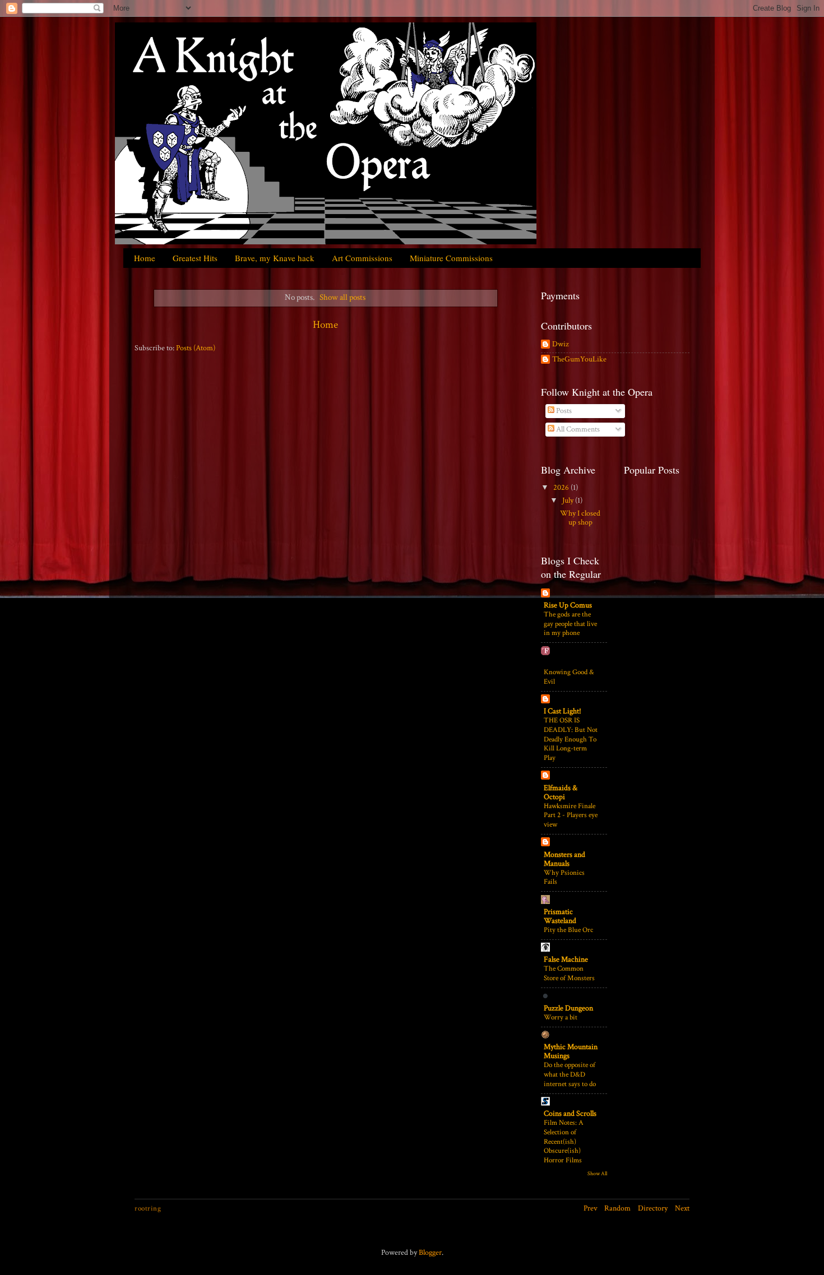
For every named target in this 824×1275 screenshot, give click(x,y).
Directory (653, 1208)
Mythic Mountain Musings (571, 1051)
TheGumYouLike (579, 359)
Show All (597, 1173)
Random (617, 1208)
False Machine (566, 959)
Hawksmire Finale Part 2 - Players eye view (571, 815)
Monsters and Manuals (564, 859)
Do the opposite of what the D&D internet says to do (570, 1074)
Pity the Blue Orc (568, 929)
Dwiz (560, 344)
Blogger (430, 1253)
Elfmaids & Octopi (560, 792)
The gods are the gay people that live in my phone (570, 623)
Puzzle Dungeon (568, 1008)
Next (682, 1208)
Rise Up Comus (568, 605)
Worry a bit (560, 1017)
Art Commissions (362, 257)
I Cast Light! (562, 711)
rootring (148, 1208)
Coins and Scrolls (570, 1114)
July (568, 500)
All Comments (577, 429)
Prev (591, 1208)
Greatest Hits (195, 257)
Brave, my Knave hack (274, 257)
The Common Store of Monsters (569, 973)
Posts (563, 411)
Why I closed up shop (580, 517)
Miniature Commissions (451, 257)
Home (144, 257)
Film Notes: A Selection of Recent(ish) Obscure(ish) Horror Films (564, 1141)
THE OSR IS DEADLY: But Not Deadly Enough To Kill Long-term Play (571, 739)
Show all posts (342, 297)
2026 (562, 488)
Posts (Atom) (195, 348)
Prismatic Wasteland (560, 916)
